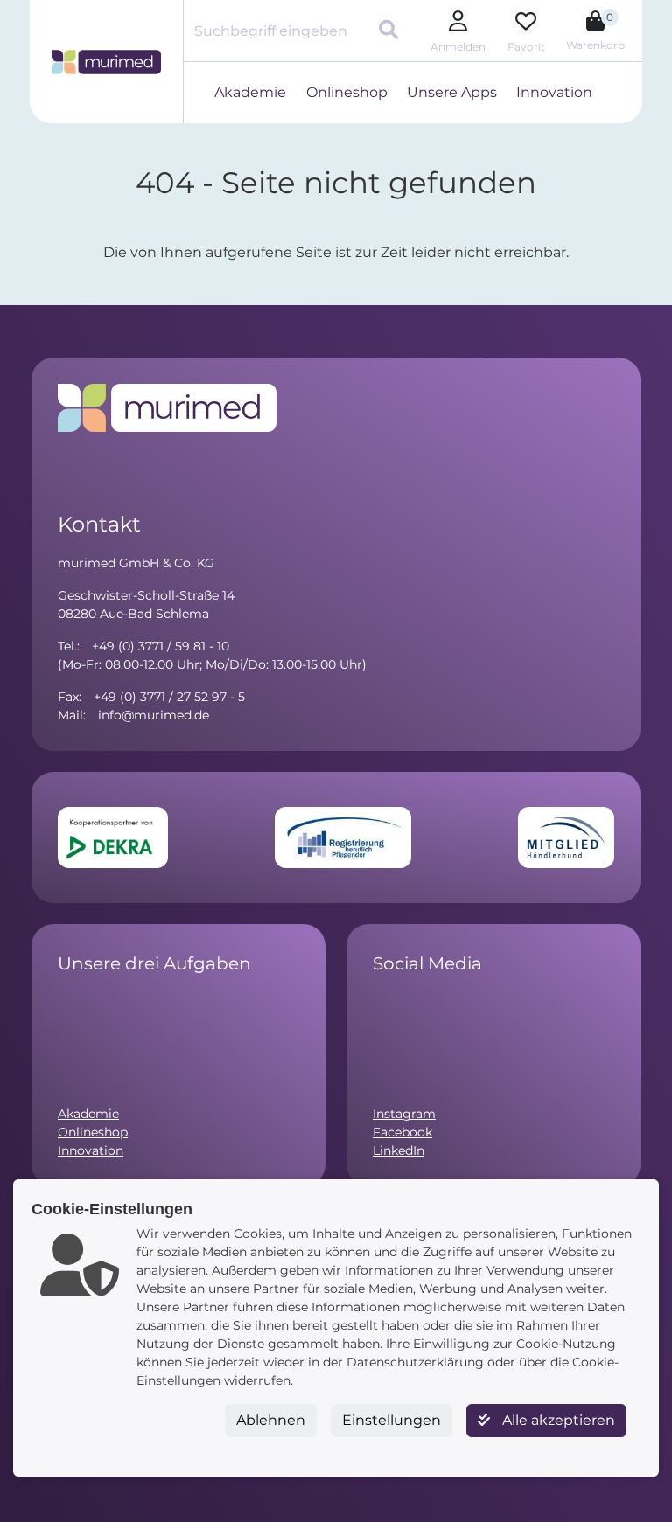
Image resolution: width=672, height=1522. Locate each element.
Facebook (402, 1132)
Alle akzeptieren (557, 1420)
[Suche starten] (390, 31)
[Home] (106, 62)
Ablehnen (270, 1420)
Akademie (250, 92)
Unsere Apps (452, 92)
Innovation (554, 92)
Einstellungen (391, 1420)
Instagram (404, 1114)
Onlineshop (347, 92)
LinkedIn (398, 1150)
